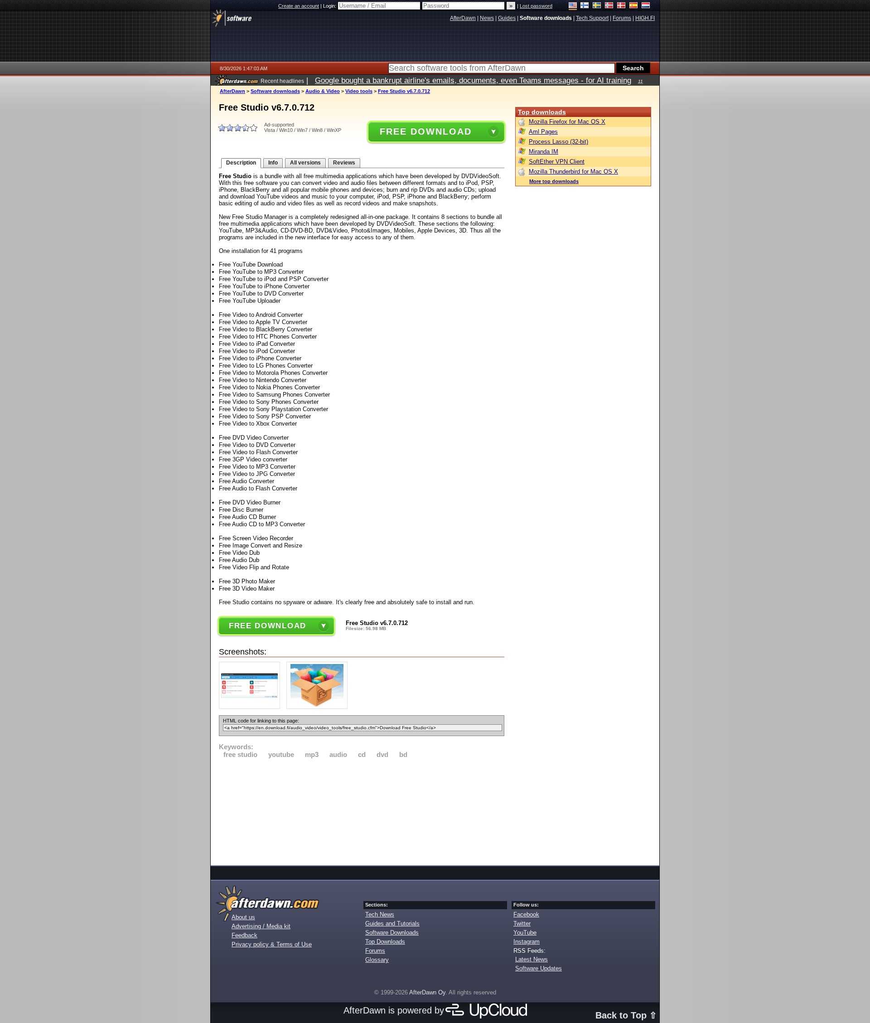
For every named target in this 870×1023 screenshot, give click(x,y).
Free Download (425, 131)
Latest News (531, 959)
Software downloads (275, 91)
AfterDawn (232, 91)
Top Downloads (385, 941)
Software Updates (538, 968)
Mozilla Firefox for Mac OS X (567, 121)
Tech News (379, 914)
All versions (305, 163)
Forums (375, 950)
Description (241, 163)
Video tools (358, 91)
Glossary (377, 959)
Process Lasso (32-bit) (558, 141)
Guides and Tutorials (392, 923)
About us (243, 917)
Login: (330, 6)
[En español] (633, 6)
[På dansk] (621, 6)
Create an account (298, 6)
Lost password (536, 6)
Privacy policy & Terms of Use (272, 944)
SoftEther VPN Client (557, 161)
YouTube (524, 932)
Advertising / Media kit (261, 926)
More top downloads (554, 181)
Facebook (526, 914)
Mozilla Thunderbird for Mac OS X (573, 171)
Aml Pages (543, 131)
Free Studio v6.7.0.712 (404, 91)
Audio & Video (322, 91)
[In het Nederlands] (646, 6)
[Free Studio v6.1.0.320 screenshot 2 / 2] (319, 706)
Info (273, 163)
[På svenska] (597, 6)
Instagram (526, 941)
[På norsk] (609, 6)
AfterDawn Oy (427, 992)
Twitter (522, 923)
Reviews (344, 163)
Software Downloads (392, 932)
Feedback (244, 935)
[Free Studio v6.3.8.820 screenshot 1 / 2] (252, 706)
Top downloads (542, 112)
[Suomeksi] (584, 6)
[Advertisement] (361, 810)
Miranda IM (543, 151)
